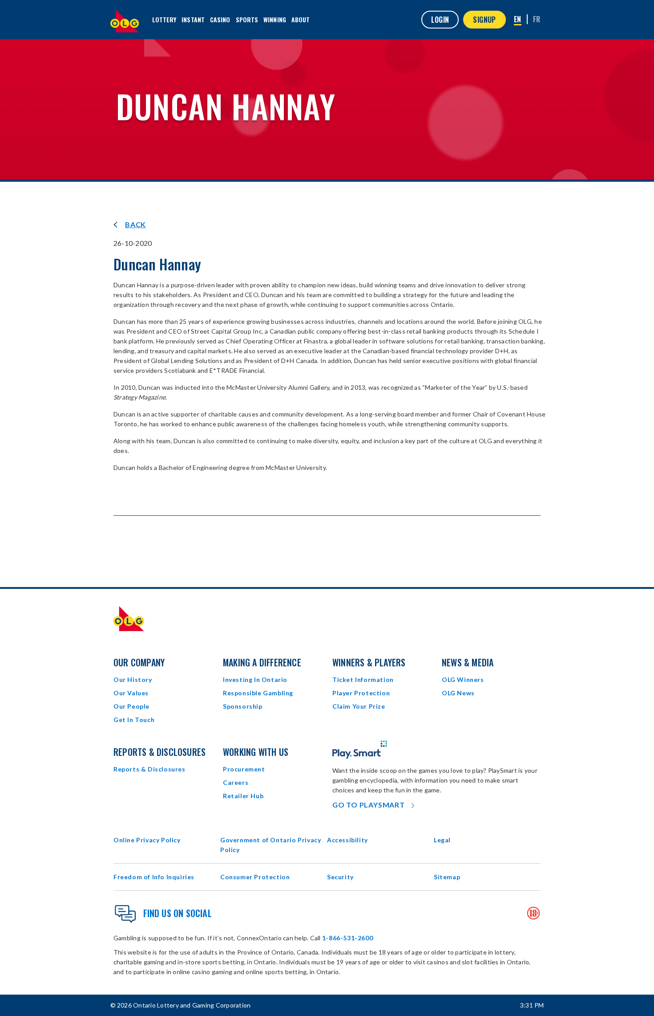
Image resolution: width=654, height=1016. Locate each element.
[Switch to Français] (537, 19)
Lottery (164, 19)
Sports (247, 19)
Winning (274, 19)
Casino (220, 19)
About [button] (300, 19)
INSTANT (193, 19)
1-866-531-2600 (347, 938)
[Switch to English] (517, 19)
